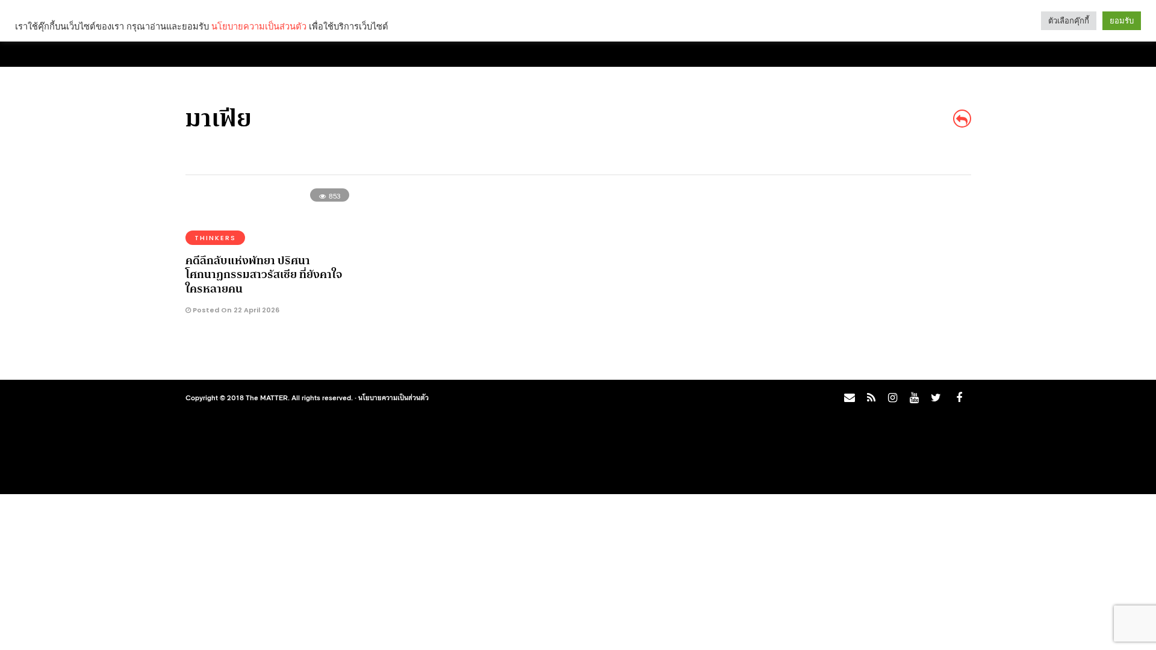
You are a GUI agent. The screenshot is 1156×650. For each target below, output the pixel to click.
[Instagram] (892, 398)
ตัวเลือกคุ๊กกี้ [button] (1068, 20)
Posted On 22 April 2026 (235, 310)
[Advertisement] (865, 280)
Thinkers (215, 238)
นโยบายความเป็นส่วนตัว (393, 397)
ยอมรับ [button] (1122, 20)
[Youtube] (914, 398)
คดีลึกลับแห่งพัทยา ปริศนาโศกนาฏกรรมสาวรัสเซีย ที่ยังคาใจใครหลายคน (263, 275)
